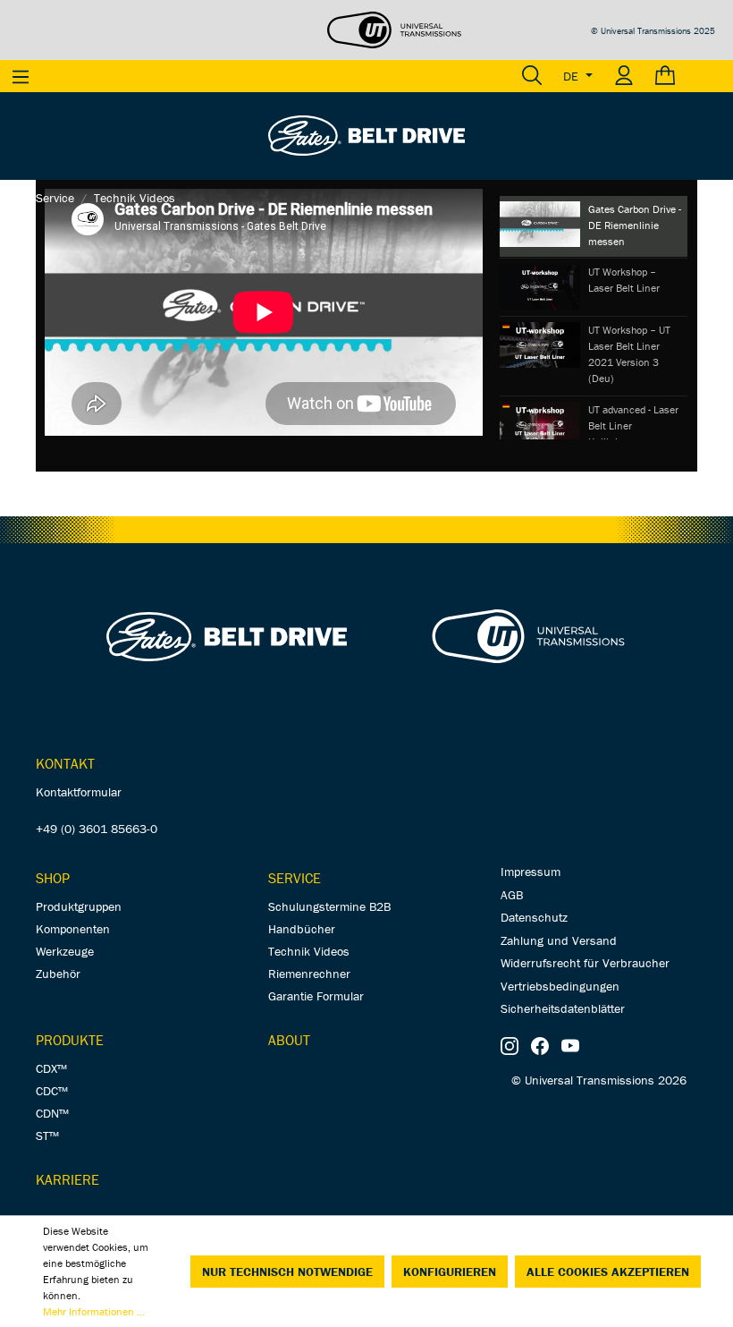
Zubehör (58, 973)
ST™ (47, 1135)
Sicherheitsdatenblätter (563, 1008)
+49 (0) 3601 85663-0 (96, 829)
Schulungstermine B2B (329, 906)
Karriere (67, 1179)
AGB (512, 895)
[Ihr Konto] (624, 76)
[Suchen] (531, 76)
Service (294, 878)
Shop (53, 878)
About (289, 1040)
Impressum (530, 871)
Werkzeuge (65, 951)
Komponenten (73, 929)
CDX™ (51, 1068)
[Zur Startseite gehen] (366, 134)
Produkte (70, 1040)
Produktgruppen (79, 906)
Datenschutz (534, 917)
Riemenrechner (309, 973)
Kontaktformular (79, 792)
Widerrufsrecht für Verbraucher (585, 963)
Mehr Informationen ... (94, 1311)
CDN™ (52, 1113)
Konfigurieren (449, 1271)
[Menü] (20, 76)
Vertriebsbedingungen (560, 986)
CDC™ (52, 1091)
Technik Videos (309, 951)
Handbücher (301, 929)
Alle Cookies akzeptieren (608, 1271)
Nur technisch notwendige (287, 1271)
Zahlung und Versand (559, 940)
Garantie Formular (316, 996)
